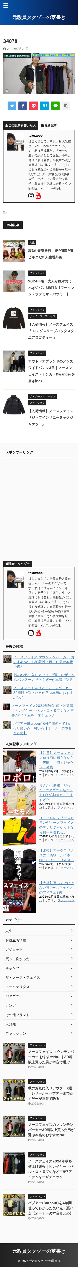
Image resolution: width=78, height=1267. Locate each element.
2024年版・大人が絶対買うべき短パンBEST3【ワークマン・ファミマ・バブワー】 (51, 287)
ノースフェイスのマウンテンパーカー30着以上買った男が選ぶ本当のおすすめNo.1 (51, 1129)
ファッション (66, 775)
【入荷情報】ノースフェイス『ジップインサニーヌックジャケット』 (50, 417)
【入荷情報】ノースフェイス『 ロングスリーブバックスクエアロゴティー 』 (51, 330)
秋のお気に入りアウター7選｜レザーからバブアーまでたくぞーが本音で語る (50, 1093)
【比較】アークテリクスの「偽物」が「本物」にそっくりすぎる (56, 855)
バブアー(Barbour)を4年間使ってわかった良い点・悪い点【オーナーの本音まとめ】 (50, 1208)
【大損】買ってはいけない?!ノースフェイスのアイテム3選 (56, 888)
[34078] (44, 106)
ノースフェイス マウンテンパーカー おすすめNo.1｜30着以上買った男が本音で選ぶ (51, 1056)
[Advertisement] (39, 511)
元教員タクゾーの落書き (39, 17)
